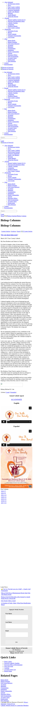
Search (19, 231)
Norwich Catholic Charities (11, 663)
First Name (8, 613)
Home (2, 216)
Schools (3, 692)
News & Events (8, 666)
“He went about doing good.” (9, 235)
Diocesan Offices (5, 694)
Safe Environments (6, 696)
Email (7, 631)
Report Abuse (8, 671)
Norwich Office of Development (13, 665)
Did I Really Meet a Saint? (8, 601)
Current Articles (5, 231)
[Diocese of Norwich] (7, 67)
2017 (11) (3, 503)
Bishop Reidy (4, 680)
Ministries (3, 686)
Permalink (13, 392)
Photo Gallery (8, 661)
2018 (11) (3, 501)
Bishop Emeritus (5, 681)
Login (2, 141)
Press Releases (5, 700)
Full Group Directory (6, 683)
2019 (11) (3, 499)
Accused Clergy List (10, 669)
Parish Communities (6, 691)
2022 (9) (3, 493)
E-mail (7, 392)
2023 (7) (3, 491)
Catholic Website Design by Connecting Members (15, 705)
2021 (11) (3, 495)
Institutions (4, 689)
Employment (4, 699)
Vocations (3, 684)
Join (16, 642)
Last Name (8, 622)
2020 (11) (3, 497)
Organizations (4, 688)
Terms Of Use (11, 704)
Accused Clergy (5, 697)
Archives (13, 231)
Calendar (6, 668)
